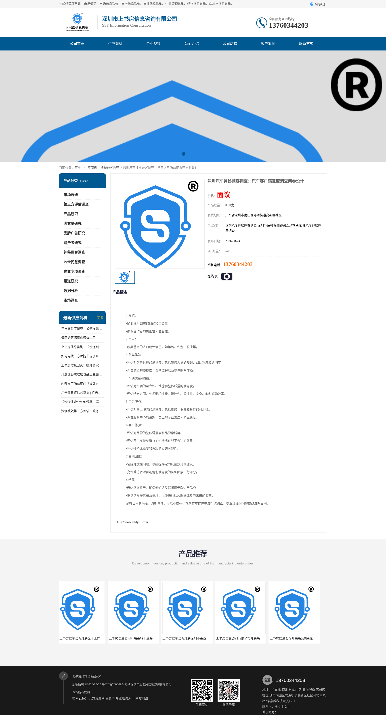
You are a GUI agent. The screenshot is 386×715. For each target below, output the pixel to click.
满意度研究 (73, 223)
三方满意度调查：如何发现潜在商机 (82, 328)
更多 (100, 318)
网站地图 (141, 698)
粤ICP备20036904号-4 (116, 684)
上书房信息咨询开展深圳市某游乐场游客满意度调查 (150, 638)
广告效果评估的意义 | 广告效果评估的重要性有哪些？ (82, 392)
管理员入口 (126, 698)
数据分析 (71, 291)
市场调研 (71, 195)
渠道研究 (71, 281)
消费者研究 (73, 243)
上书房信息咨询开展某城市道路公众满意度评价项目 (96, 638)
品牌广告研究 (74, 233)
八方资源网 (97, 698)
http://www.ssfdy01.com (132, 522)
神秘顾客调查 (110, 167)
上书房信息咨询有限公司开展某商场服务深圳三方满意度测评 (209, 638)
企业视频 (153, 44)
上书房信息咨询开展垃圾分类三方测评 (301, 638)
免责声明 (111, 698)
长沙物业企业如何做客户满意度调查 (82, 402)
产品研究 (71, 214)
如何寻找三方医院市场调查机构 (82, 356)
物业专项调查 (74, 271)
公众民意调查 (74, 262)
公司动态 (230, 44)
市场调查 (71, 300)
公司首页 (77, 44)
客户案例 (268, 44)
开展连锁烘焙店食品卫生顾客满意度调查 (82, 374)
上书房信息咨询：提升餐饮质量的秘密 (82, 365)
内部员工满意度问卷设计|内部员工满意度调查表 (82, 383)
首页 (78, 167)
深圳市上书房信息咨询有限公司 (151, 684)
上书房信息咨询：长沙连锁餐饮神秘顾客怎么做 (82, 347)
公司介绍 (192, 44)
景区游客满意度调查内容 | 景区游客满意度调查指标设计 (82, 338)
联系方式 (306, 44)
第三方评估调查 (76, 204)
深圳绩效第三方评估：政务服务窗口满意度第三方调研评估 (82, 411)
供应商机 (115, 44)
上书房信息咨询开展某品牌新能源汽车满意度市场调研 (258, 638)
